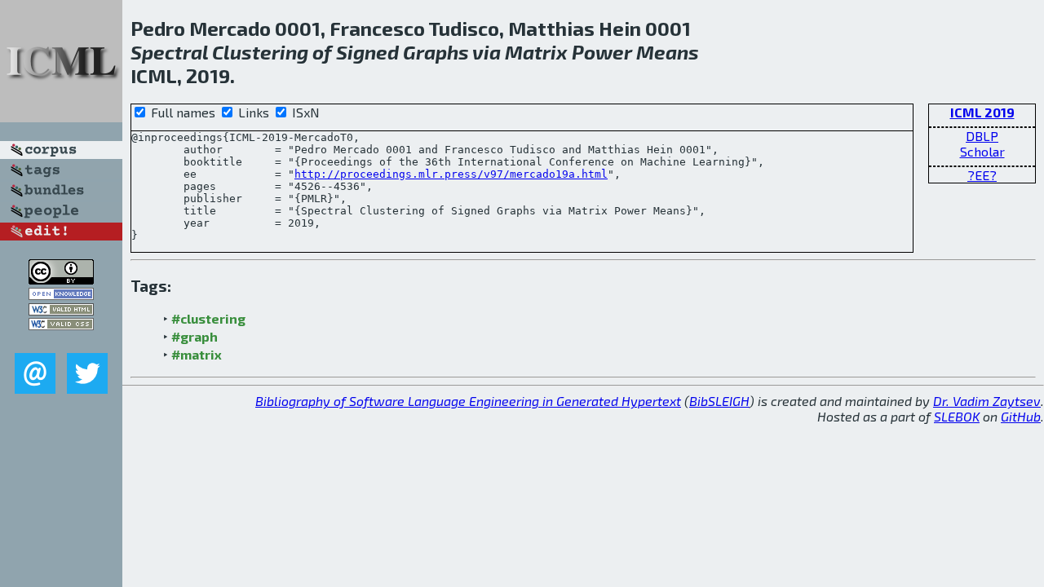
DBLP (982, 135)
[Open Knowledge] (61, 294)
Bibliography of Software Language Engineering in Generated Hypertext (468, 400)
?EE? (982, 175)
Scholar (982, 151)
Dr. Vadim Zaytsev (987, 400)
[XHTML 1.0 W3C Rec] (61, 310)
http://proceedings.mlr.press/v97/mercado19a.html (451, 174)
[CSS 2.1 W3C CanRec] (61, 341)
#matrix (196, 354)
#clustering (208, 318)
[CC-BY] (61, 279)
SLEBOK (957, 416)
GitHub (1021, 416)
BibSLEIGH (719, 400)
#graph (194, 336)
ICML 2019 (982, 112)
